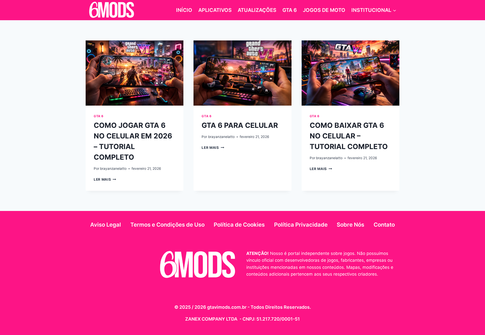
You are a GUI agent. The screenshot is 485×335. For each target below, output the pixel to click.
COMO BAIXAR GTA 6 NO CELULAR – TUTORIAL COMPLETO (349, 136)
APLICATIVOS (215, 10)
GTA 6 (289, 10)
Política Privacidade (301, 224)
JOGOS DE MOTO (324, 10)
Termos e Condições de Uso (167, 224)
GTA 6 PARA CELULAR (240, 125)
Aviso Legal (105, 224)
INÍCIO (184, 10)
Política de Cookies (239, 224)
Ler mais (105, 179)
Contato (384, 224)
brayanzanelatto (113, 168)
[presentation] (134, 73)
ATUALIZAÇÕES (257, 10)
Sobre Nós (350, 224)
